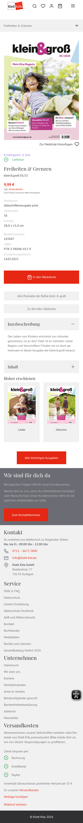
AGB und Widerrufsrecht (19, 617)
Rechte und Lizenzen (17, 644)
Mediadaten (11, 637)
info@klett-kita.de (24, 558)
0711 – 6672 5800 (24, 551)
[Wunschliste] (43, 5)
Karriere (9, 678)
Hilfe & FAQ (12, 591)
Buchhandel (12, 630)
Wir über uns (12, 672)
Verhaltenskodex (15, 685)
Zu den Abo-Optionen (41, 309)
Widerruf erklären (15, 804)
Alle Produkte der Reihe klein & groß (41, 296)
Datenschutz (12, 597)
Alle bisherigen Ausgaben (41, 458)
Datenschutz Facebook (19, 611)
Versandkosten (16, 189)
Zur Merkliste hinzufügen (56, 144)
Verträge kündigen (16, 797)
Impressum (11, 665)
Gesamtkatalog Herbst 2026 (22, 650)
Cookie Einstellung (16, 604)
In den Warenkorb (44, 277)
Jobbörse (10, 711)
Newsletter (11, 718)
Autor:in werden (14, 691)
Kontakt (9, 624)
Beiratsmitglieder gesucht (20, 698)
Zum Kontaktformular (26, 515)
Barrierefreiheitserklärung (20, 705)
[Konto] (51, 5)
